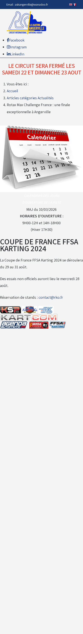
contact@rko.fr (51, 297)
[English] (71, 4)
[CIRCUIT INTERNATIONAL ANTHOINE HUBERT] (27, 23)
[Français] (75, 4)
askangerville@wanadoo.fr (31, 4)
